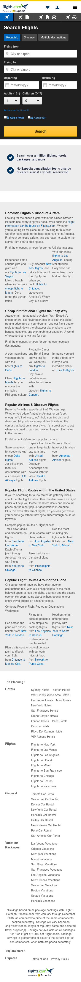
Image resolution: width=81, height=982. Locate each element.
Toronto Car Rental (42, 794)
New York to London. (15, 633)
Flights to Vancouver (44, 786)
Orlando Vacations (42, 848)
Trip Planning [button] (14, 682)
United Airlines (36, 457)
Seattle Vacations (42, 895)
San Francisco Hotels (44, 710)
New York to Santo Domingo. (62, 631)
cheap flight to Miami (14, 290)
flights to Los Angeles (60, 257)
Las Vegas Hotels (42, 700)
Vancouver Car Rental (44, 799)
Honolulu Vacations (43, 901)
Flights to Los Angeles (45, 755)
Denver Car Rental (42, 804)
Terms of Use (39, 959)
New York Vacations (43, 854)
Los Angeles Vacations (45, 875)
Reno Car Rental (41, 830)
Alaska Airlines (37, 478)
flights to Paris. (13, 368)
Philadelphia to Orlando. (39, 568)
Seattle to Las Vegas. (14, 543)
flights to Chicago (37, 286)
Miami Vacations (41, 859)
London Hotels (40, 721)
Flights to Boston (41, 781)
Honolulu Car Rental (43, 815)
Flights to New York (43, 744)
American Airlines (61, 457)
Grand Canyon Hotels (44, 716)
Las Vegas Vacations (44, 843)
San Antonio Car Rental (45, 835)
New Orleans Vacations (45, 880)
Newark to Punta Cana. (38, 661)
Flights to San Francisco (46, 770)
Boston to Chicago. (14, 568)
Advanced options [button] (15, 110)
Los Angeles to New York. (40, 543)
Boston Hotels (61, 690)
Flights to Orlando (42, 760)
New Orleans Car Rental (46, 825)
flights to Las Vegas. (15, 274)
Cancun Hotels (40, 726)
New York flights (40, 266)
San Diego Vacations (44, 864)
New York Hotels (41, 705)
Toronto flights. (65, 370)
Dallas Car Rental (42, 820)
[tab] (7, 17)
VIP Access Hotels (43, 736)
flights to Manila (15, 380)
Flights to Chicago (42, 776)
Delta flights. (12, 457)
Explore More (14, 951)
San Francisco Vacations (46, 869)
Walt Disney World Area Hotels (50, 695)
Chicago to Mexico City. (15, 661)
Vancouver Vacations (44, 885)
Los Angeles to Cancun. (40, 633)
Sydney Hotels (40, 690)
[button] (47, 7)
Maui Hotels (63, 700)
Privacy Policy (60, 959)
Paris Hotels (59, 721)
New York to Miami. (62, 543)
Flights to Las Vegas (44, 749)
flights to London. (37, 368)
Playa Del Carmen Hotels (47, 731)
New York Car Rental (44, 809)
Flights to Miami (41, 765)
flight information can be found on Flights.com (40, 224)
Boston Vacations (42, 890)
